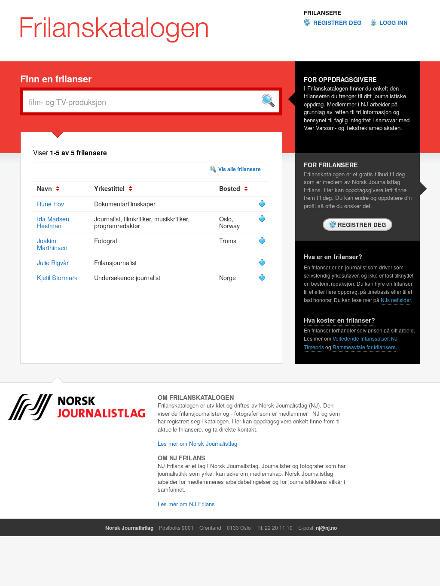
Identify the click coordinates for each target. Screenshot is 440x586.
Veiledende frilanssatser (360, 338)
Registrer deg (337, 23)
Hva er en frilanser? (333, 256)
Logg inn (393, 23)
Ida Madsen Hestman (53, 222)
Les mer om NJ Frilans (186, 504)
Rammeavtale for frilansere (364, 346)
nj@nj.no (326, 528)
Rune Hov (50, 203)
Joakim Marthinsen (52, 244)
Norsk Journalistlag (129, 528)
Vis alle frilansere (239, 169)
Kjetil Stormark (57, 277)
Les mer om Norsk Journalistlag (197, 443)
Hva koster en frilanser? (339, 320)
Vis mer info (262, 203)
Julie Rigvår (53, 262)
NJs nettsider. (396, 299)
